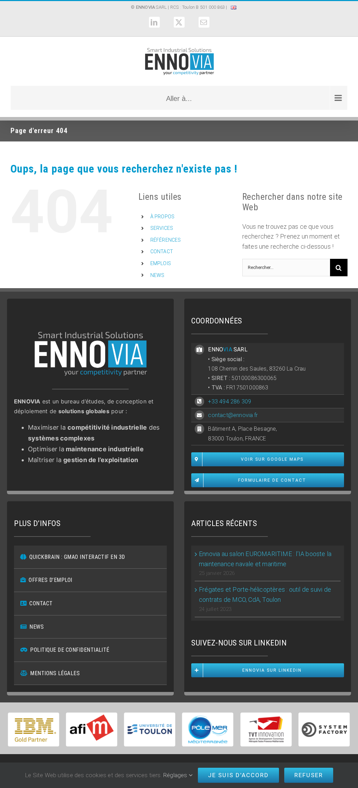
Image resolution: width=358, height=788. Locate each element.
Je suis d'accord (238, 775)
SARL (151, 7)
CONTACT (161, 251)
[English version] (233, 8)
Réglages (176, 775)
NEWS (157, 275)
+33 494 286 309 (229, 401)
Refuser (308, 775)
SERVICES (161, 228)
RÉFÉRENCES (165, 240)
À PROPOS (162, 216)
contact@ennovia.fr (233, 415)
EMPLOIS (160, 263)
